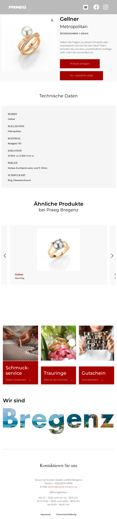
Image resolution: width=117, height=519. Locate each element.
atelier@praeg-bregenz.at (62, 486)
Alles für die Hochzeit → (58, 379)
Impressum (46, 514)
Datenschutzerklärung (66, 514)
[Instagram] (105, 7)
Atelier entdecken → (18, 379)
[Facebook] (96, 7)
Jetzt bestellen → (92, 379)
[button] (85, 7)
